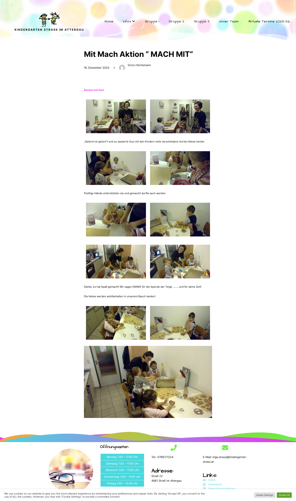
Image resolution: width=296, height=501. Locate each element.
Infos (127, 21)
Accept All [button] (284, 495)
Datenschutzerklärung (221, 488)
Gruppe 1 (152, 21)
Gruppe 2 (176, 21)
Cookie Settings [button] (264, 495)
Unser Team (229, 21)
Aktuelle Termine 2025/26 (269, 21)
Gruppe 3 (201, 21)
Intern (212, 479)
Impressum (215, 484)
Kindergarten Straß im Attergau (49, 29)
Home (109, 21)
